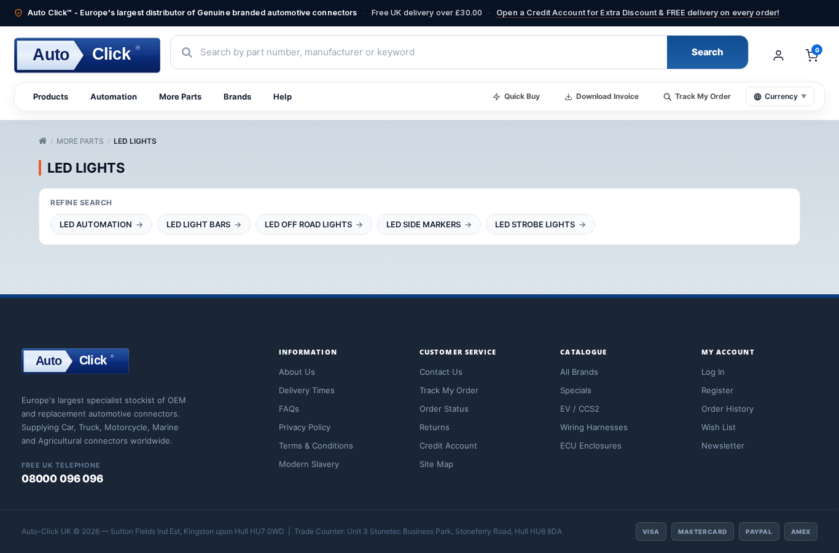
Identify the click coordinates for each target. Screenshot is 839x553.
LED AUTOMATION (96, 224)
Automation (113, 96)
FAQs (289, 409)
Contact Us (440, 372)
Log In (713, 372)
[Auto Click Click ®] (75, 378)
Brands (237, 96)
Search (708, 52)
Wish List (718, 427)
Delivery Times (307, 390)
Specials (575, 390)
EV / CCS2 (579, 409)
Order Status (444, 409)
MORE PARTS (80, 141)
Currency (785, 96)
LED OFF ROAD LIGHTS (308, 224)
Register (717, 390)
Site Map (436, 464)
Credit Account (448, 445)
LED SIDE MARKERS (423, 224)
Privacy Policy (304, 427)
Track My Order (703, 96)
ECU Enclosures (591, 445)
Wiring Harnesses (594, 427)
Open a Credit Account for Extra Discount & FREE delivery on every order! (637, 12)
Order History (727, 409)
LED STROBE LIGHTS (535, 224)
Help (282, 96)
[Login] (778, 55)
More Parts (180, 96)
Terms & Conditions (316, 445)
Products (50, 96)
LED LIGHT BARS (198, 224)
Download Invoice (607, 96)
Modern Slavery (309, 464)
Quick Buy (522, 96)
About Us (297, 372)
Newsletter (722, 445)
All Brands (579, 372)
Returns (434, 427)
